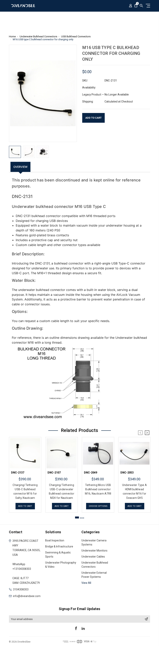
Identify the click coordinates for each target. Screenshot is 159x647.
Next (147, 432)
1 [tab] (77, 517)
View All (86, 582)
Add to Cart (25, 506)
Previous (140, 432)
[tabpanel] (25, 474)
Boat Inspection (54, 540)
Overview (20, 166)
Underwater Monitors (94, 550)
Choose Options (98, 506)
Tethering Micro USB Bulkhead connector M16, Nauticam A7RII (98, 489)
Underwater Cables (93, 556)
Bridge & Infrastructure (59, 546)
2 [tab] (82, 517)
